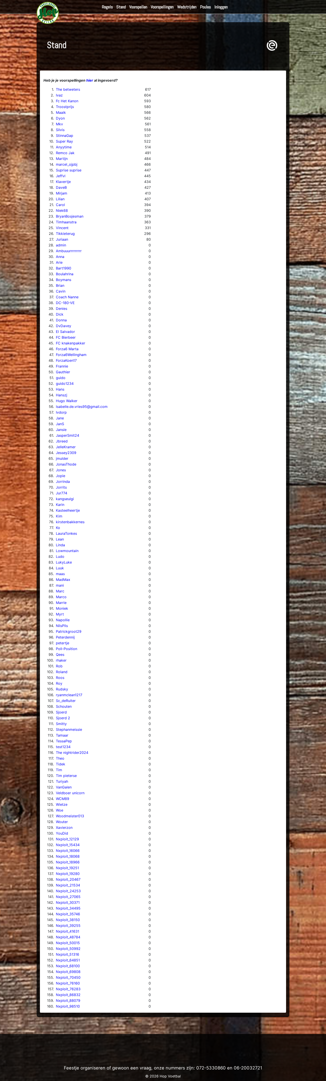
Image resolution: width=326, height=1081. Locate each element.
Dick (59, 314)
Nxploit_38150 (68, 920)
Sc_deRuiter (66, 700)
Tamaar (62, 735)
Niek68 (62, 210)
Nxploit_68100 (68, 966)
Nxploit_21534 (68, 885)
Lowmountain (67, 550)
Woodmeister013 (70, 816)
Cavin (60, 291)
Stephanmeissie (69, 729)
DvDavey (63, 326)
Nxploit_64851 (68, 960)
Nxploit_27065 (68, 896)
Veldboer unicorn (70, 793)
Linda (60, 545)
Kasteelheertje (68, 510)
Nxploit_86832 (68, 995)
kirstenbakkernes (70, 522)
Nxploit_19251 (67, 868)
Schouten (64, 706)
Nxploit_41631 (67, 931)
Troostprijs (65, 106)
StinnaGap (64, 135)
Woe (59, 810)
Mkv (59, 124)
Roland (61, 672)
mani (60, 585)
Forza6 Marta (67, 349)
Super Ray (64, 141)
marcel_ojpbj (66, 164)
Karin (60, 504)
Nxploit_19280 (68, 873)
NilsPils (62, 625)
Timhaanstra (66, 222)
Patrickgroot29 (68, 631)
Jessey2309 (66, 452)
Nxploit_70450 (68, 977)
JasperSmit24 (67, 435)
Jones (61, 470)
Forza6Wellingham (71, 354)
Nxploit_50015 (68, 943)
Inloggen (221, 7)
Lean (60, 539)
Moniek (62, 608)
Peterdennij (65, 637)
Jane (60, 418)
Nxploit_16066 (68, 850)
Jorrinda (63, 481)
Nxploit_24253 (68, 891)
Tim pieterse (66, 775)
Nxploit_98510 (68, 1006)
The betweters (68, 89)
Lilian (60, 199)
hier (89, 80)
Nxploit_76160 (68, 983)
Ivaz (59, 95)
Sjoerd (61, 712)
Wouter (62, 822)
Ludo (60, 556)
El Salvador (65, 331)
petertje (62, 643)
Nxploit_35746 (68, 914)
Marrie (61, 602)
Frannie (62, 366)
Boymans (63, 279)
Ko (58, 527)
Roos (60, 677)
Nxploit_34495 (68, 908)
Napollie (63, 620)
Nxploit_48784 (68, 937)
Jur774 (61, 493)
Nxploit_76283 (68, 989)
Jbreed (62, 441)
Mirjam (61, 193)
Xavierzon (64, 827)
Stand (121, 7)
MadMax (63, 579)
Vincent (62, 228)
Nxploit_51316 (67, 954)
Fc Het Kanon (67, 101)
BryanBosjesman (69, 216)
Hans (60, 389)
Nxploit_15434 (68, 845)
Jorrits (61, 487)
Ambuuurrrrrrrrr (69, 251)
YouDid (62, 833)
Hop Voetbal (170, 1076)
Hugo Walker (66, 401)
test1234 (63, 747)
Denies (61, 308)
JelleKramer (66, 447)
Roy (59, 683)
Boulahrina (64, 274)
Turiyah (62, 781)
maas (60, 574)
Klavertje (63, 181)
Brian (60, 285)
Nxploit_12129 (67, 839)
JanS (60, 424)
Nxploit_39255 (68, 925)
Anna (60, 256)
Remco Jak (65, 153)
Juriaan (62, 239)
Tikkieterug (65, 233)
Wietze (61, 804)
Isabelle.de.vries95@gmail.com (82, 406)
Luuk (60, 568)
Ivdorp (61, 412)
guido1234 (65, 383)
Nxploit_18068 (68, 856)
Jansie (61, 429)
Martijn (62, 158)
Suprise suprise (68, 170)
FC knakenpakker (70, 343)
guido (60, 377)
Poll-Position (66, 649)
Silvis (60, 130)
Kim (59, 516)
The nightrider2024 (72, 752)
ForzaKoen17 (66, 360)
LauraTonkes (66, 533)
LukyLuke (64, 562)
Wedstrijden (186, 7)
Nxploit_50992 (68, 948)
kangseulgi (65, 499)
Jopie (60, 476)
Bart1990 (63, 268)
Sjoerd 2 (63, 718)
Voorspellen (138, 7)
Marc (60, 591)
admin (61, 245)
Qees (60, 654)
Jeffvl (60, 176)
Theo (60, 758)
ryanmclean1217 (69, 695)
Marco (61, 597)
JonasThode (66, 464)
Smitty (61, 723)
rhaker (61, 660)
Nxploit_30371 (68, 902)
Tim (59, 770)
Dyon (60, 118)
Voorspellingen (162, 7)
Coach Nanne (67, 297)
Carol (60, 204)
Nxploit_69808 (68, 971)
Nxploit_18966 (68, 862)
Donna (61, 320)
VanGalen (64, 787)
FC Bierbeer (66, 337)
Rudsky (62, 689)
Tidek (60, 764)
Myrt (60, 614)
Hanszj (61, 395)
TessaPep (64, 741)
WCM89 (62, 798)
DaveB (61, 187)
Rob (59, 666)
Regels (107, 7)
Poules (205, 7)
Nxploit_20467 (68, 879)
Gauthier (63, 372)
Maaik (61, 112)
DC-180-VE (65, 303)
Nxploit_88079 (68, 1000)
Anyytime (64, 147)
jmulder (62, 458)
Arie (59, 262)
